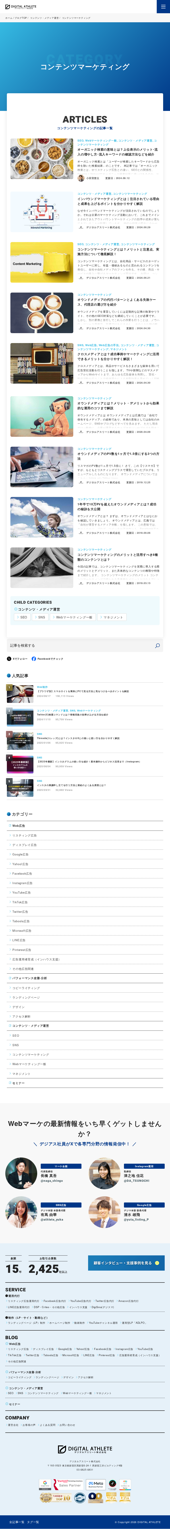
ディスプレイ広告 (24, 845)
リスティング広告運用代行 (23, 1301)
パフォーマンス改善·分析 (29, 978)
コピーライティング (26, 988)
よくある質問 (48, 1424)
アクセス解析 (21, 1016)
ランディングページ (26, 997)
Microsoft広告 (22, 930)
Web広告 (18, 826)
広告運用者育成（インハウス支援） (36, 959)
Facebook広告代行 (55, 1301)
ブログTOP (21, 17)
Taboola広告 (21, 921)
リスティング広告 (24, 835)
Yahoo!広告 (20, 864)
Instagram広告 (22, 883)
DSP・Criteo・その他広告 (49, 1307)
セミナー (18, 1083)
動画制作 (79, 1322)
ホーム (8, 17)
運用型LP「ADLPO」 (134, 1322)
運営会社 (13, 1424)
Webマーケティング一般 (74, 617)
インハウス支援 (78, 1307)
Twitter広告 (20, 911)
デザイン (18, 1007)
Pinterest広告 (21, 950)
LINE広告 (19, 940)
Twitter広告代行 (104, 1301)
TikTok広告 (20, 902)
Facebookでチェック (51, 658)
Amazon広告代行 (128, 1301)
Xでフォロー (20, 658)
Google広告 (20, 854)
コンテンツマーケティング (30, 1054)
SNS (41, 617)
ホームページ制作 (59, 1322)
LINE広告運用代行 (19, 1307)
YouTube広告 (21, 892)
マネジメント (113, 617)
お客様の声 (29, 1424)
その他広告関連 (23, 969)
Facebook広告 (22, 873)
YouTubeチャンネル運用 (103, 1322)
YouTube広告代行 (80, 1301)
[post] (157, 645)
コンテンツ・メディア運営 (44, 17)
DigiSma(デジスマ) (103, 1307)
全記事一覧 (17, 1522)
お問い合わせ (67, 1424)
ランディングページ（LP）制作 (26, 1322)
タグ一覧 (33, 1522)
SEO (23, 617)
